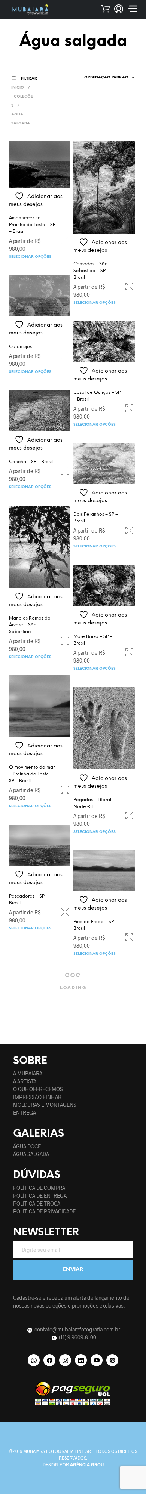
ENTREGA (24, 1112)
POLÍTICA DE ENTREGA (40, 1195)
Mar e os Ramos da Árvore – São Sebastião (30, 625)
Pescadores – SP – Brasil (28, 899)
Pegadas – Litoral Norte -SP (92, 803)
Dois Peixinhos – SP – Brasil (95, 518)
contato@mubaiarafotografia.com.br (76, 1329)
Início (17, 88)
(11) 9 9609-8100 (77, 1337)
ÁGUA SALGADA (31, 1154)
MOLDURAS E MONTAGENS (44, 1105)
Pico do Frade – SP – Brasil (95, 925)
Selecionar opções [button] (30, 257)
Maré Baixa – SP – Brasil (92, 640)
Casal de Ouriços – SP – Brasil (97, 396)
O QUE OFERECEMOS (38, 1089)
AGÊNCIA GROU (87, 1464)
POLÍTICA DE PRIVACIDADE (44, 1211)
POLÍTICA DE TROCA (36, 1203)
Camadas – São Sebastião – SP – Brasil (91, 271)
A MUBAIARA (27, 1073)
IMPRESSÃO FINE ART (38, 1097)
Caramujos (20, 346)
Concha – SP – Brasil (31, 461)
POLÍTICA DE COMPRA (39, 1188)
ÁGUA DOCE (27, 1146)
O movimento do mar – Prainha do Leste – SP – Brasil (32, 774)
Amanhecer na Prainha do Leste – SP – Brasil (32, 225)
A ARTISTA (24, 1081)
